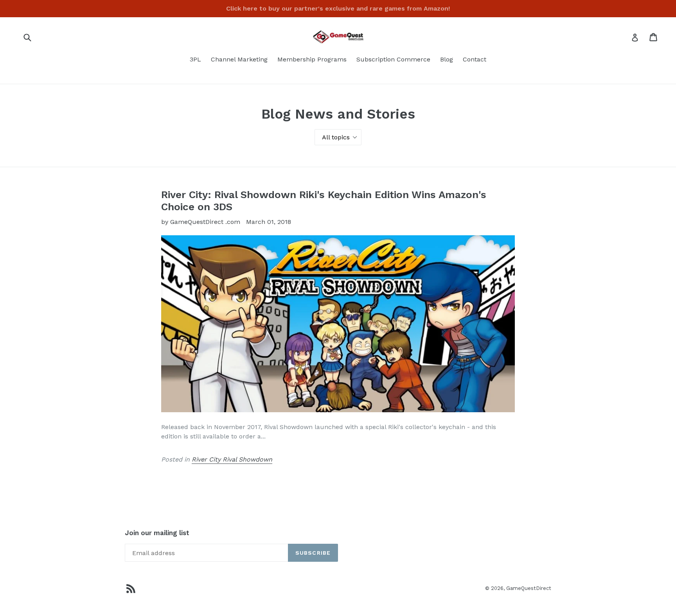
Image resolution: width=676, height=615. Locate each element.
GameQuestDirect (528, 588)
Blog (446, 59)
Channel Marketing (239, 59)
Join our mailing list (157, 533)
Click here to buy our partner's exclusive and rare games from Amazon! (338, 8)
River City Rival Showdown (232, 459)
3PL (195, 59)
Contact (474, 59)
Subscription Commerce (393, 59)
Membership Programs (312, 59)
